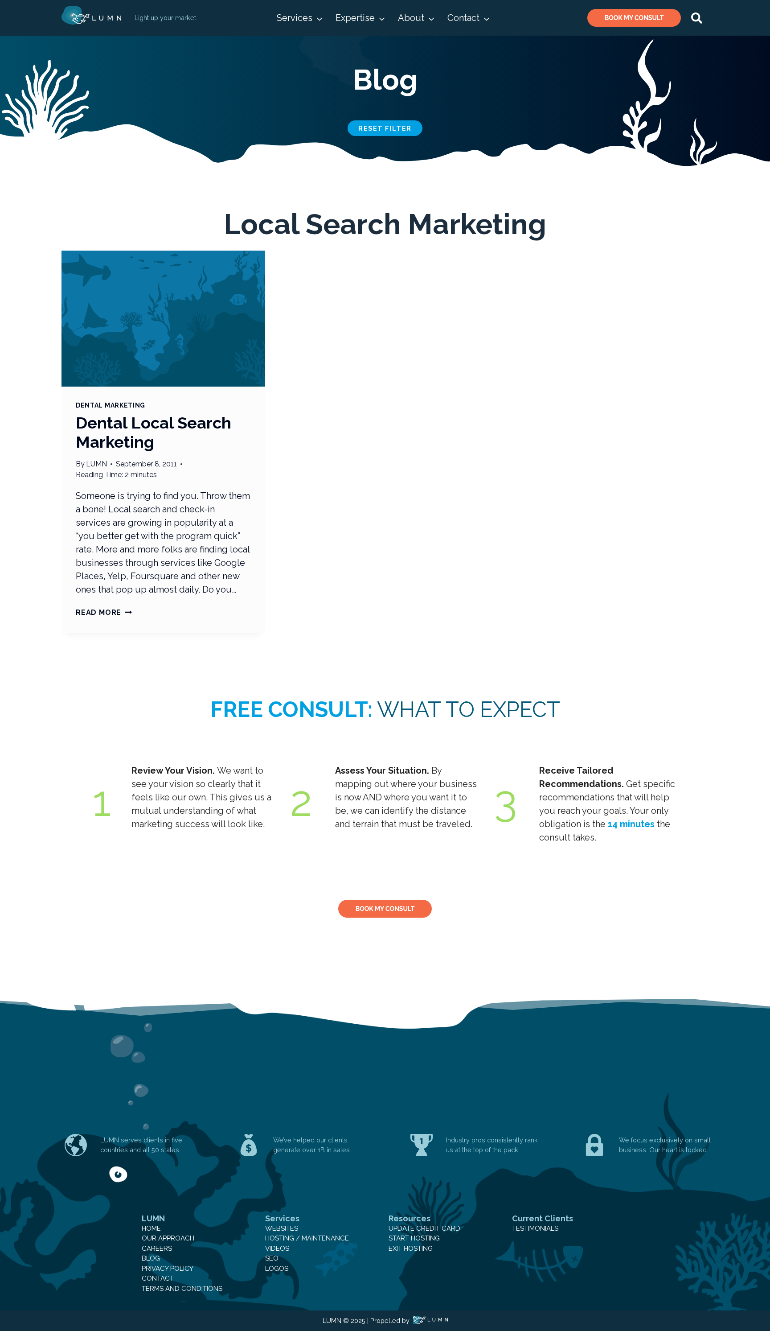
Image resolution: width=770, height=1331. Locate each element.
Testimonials (535, 1228)
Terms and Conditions (182, 1289)
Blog (151, 1258)
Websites (281, 1228)
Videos (277, 1248)
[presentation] (163, 319)
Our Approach (168, 1238)
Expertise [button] (355, 17)
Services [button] (294, 17)
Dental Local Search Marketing (153, 432)
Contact (158, 1278)
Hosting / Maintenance (307, 1238)
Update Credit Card (424, 1228)
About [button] (411, 17)
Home (151, 1228)
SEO (272, 1258)
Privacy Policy (167, 1269)
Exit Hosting (411, 1248)
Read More (104, 612)
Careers (157, 1248)
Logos (276, 1269)
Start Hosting (414, 1238)
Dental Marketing (110, 405)
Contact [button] (463, 17)
